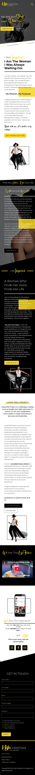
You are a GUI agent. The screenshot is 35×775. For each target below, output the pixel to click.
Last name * (5, 687)
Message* (5, 711)
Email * (4, 695)
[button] (32, 4)
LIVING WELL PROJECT (9, 762)
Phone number (6, 703)
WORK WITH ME (7, 28)
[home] (16, 4)
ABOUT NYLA (5, 759)
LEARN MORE (20, 28)
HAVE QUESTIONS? (11, 510)
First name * (5, 679)
